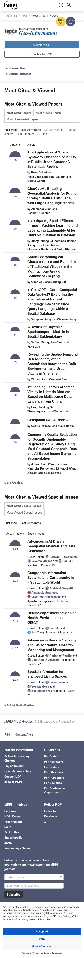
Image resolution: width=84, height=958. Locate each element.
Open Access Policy (17, 771)
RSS (7, 734)
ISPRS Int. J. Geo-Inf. (18, 721)
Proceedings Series (17, 848)
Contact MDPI (13, 776)
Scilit (7, 827)
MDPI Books (12, 816)
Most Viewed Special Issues (24, 512)
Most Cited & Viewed (45, 15)
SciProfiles (11, 832)
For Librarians (53, 772)
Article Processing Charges (16, 758)
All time (42, 134)
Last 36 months (30, 129)
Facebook (50, 816)
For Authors (52, 756)
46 (15, 265)
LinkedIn (50, 811)
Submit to (42, 45)
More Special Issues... (19, 705)
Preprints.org (13, 821)
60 (15, 228)
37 (15, 427)
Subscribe (13, 894)
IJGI (24, 15)
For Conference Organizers (54, 790)
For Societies (53, 783)
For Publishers (54, 777)
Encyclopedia (13, 837)
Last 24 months (53, 129)
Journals (11, 15)
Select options (16, 877)
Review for (42, 54)
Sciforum (10, 811)
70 (15, 196)
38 (15, 395)
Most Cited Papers (19, 113)
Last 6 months (25, 134)
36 (15, 442)
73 (15, 160)
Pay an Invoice (14, 766)
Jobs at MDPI (13, 782)
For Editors (51, 767)
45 (15, 297)
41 (15, 335)
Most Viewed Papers (49, 113)
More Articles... (14, 482)
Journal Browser (18, 74)
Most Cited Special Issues (24, 506)
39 (15, 362)
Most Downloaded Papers (23, 119)
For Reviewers (53, 761)
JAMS (8, 843)
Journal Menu (16, 68)
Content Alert (24, 734)
